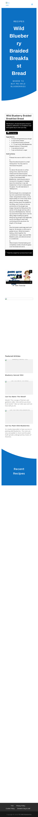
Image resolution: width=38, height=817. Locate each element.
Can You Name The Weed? (15, 397)
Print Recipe (13, 133)
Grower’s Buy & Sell (23, 808)
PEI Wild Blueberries (25, 814)
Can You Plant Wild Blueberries (17, 426)
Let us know (21, 253)
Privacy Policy (20, 806)
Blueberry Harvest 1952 (14, 375)
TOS (12, 806)
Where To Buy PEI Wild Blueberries (18, 83)
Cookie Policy (10, 808)
